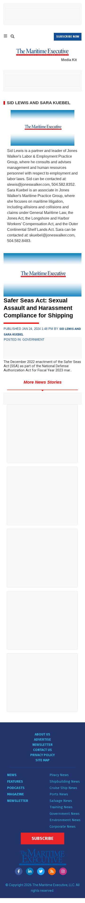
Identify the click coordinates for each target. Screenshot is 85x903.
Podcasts (16, 788)
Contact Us (42, 750)
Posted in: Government (24, 339)
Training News (61, 807)
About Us (42, 734)
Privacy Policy (42, 755)
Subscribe (42, 838)
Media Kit (69, 60)
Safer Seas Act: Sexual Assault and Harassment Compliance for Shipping (38, 308)
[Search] (12, 37)
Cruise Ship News (63, 788)
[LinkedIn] (30, 871)
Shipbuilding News (65, 781)
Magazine (15, 794)
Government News (65, 814)
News (12, 775)
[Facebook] (18, 871)
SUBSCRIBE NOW (67, 36)
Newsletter (42, 745)
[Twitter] (41, 871)
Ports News (59, 794)
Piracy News (59, 775)
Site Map (42, 760)
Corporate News (63, 826)
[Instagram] (63, 871)
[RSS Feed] (52, 871)
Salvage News (61, 801)
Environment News (65, 820)
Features (15, 781)
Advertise (42, 740)
